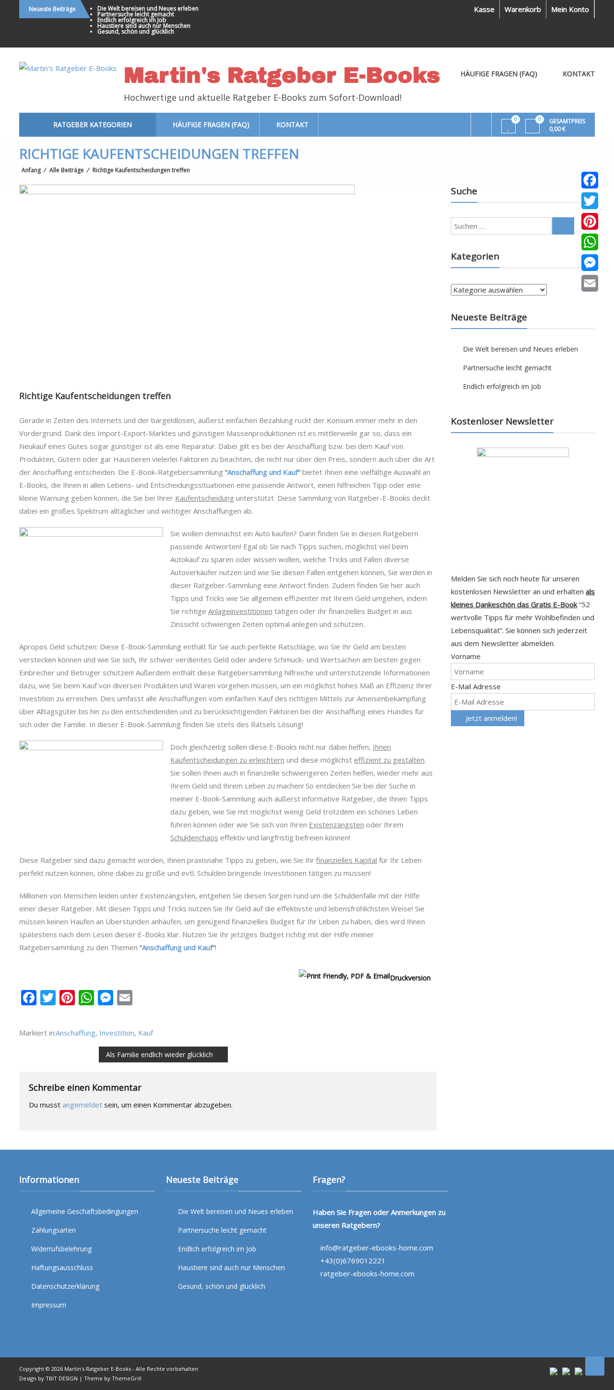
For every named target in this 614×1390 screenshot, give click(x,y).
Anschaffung (75, 1032)
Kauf (145, 1032)
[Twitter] (589, 200)
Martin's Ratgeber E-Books (282, 75)
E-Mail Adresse (476, 686)
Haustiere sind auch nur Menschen (143, 26)
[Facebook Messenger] (589, 262)
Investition (116, 1032)
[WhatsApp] (589, 242)
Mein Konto (570, 9)
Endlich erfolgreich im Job (131, 20)
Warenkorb (523, 9)
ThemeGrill (127, 1378)
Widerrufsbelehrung (61, 1248)
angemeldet (82, 1104)
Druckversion (410, 977)
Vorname (466, 656)
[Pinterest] (589, 221)
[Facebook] (589, 180)
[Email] (589, 283)
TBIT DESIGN (62, 1378)
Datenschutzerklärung (65, 1286)
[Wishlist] (509, 126)
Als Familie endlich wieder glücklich (159, 1054)
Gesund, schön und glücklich (135, 31)
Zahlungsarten (53, 1230)
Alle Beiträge (66, 170)
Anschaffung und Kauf (262, 472)
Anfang (31, 170)
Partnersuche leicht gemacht (135, 14)
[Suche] (563, 226)
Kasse (484, 9)
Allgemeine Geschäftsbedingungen (84, 1211)
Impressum (48, 1304)
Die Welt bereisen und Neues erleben (148, 8)
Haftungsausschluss (62, 1267)
